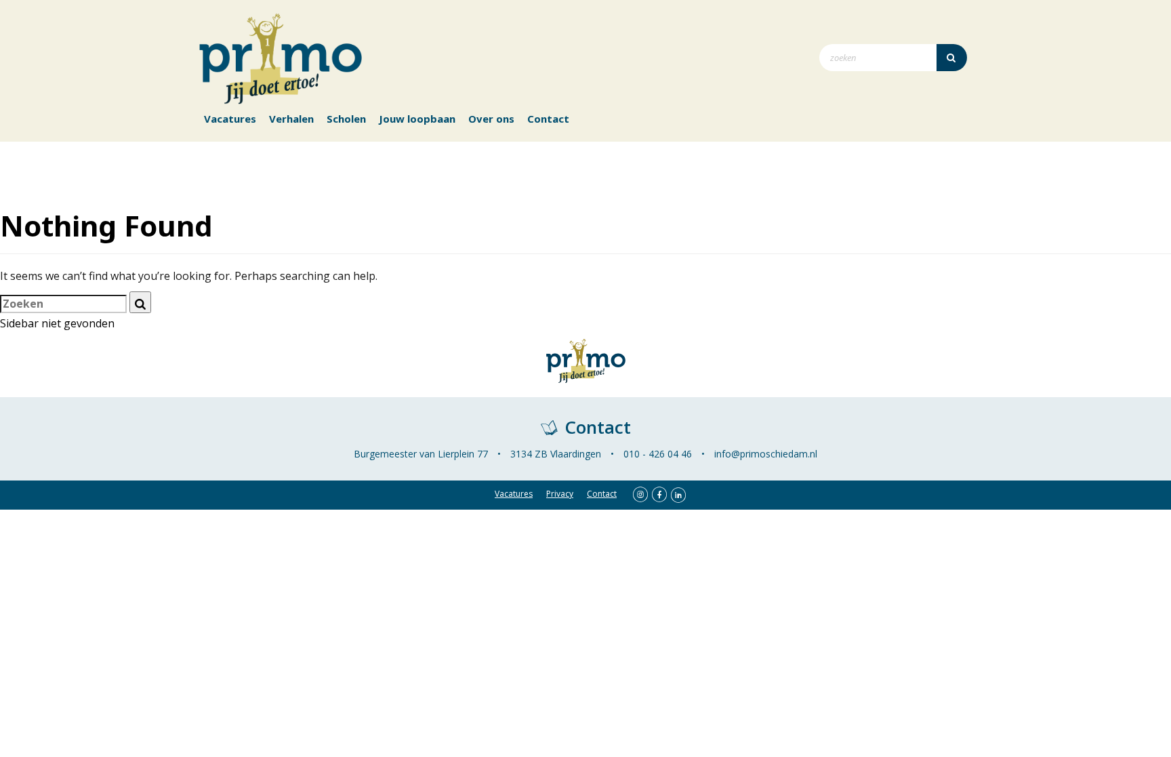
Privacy (559, 493)
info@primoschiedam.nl (765, 453)
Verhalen (291, 118)
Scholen (346, 118)
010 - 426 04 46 (657, 453)
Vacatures (230, 118)
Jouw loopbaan (417, 118)
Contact (548, 118)
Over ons (491, 118)
